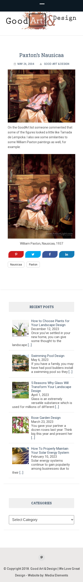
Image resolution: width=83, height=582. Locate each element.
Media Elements (56, 575)
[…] (30, 345)
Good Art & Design (56, 63)
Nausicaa (16, 264)
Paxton (33, 264)
